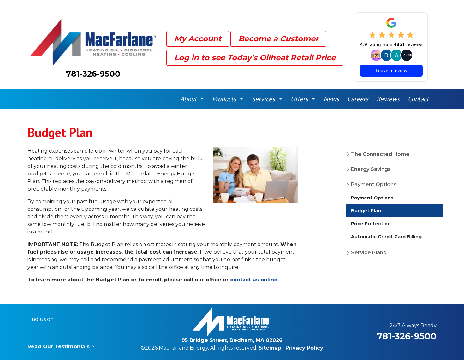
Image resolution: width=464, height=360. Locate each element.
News (331, 99)
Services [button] (264, 99)
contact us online (253, 280)
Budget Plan (366, 211)
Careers (357, 99)
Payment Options (373, 184)
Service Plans (368, 253)
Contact (418, 99)
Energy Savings (371, 169)
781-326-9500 (93, 74)
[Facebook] (63, 319)
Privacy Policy (304, 348)
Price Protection (371, 224)
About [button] (189, 99)
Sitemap (270, 348)
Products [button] (225, 99)
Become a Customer (278, 38)
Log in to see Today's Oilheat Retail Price (255, 57)
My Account (197, 38)
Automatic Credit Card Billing (386, 236)
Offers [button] (300, 99)
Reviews (388, 99)
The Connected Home (380, 154)
